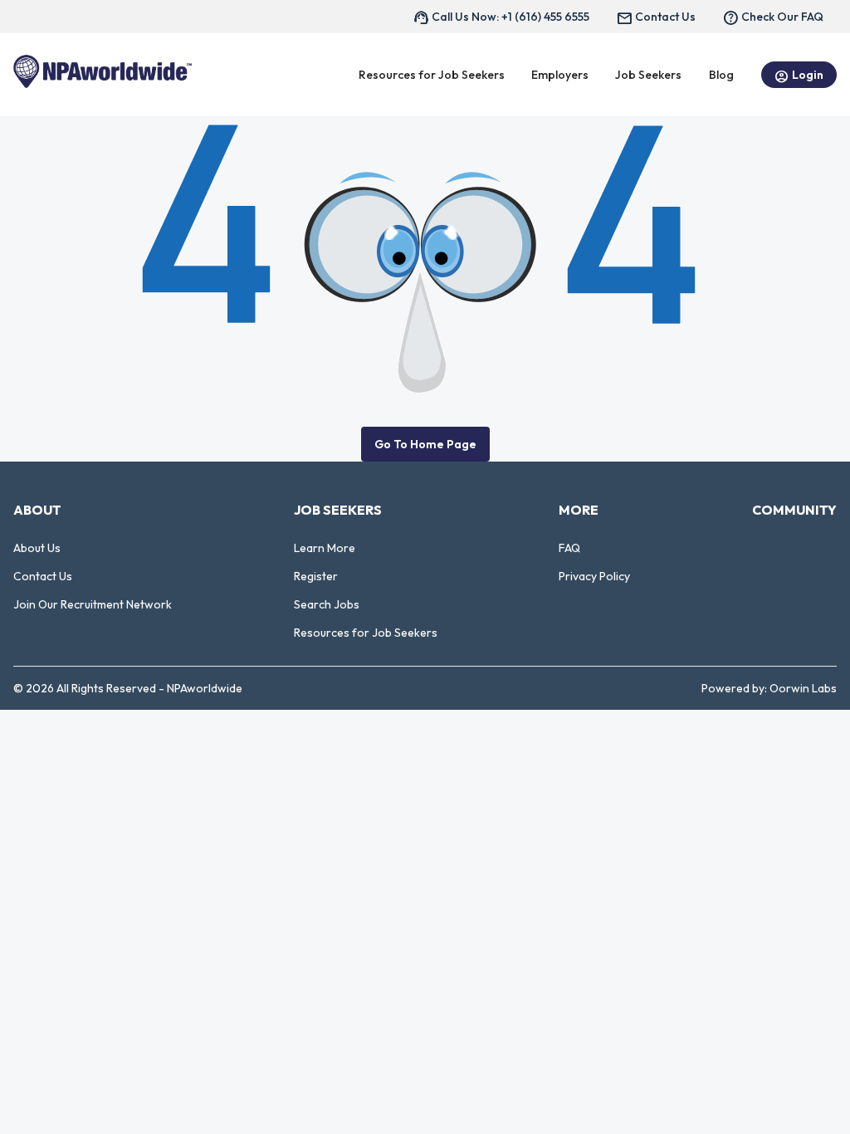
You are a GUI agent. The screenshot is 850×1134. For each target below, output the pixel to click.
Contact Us (42, 576)
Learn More (324, 547)
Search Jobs (326, 604)
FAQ (569, 547)
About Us (37, 547)
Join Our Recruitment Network (92, 604)
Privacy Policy (594, 576)
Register (316, 576)
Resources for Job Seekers (365, 632)
